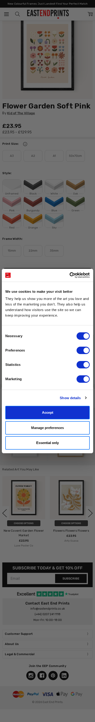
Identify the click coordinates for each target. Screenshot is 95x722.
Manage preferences (47, 428)
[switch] (83, 350)
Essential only (47, 443)
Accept (47, 412)
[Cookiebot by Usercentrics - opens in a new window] (69, 275)
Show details (70, 398)
